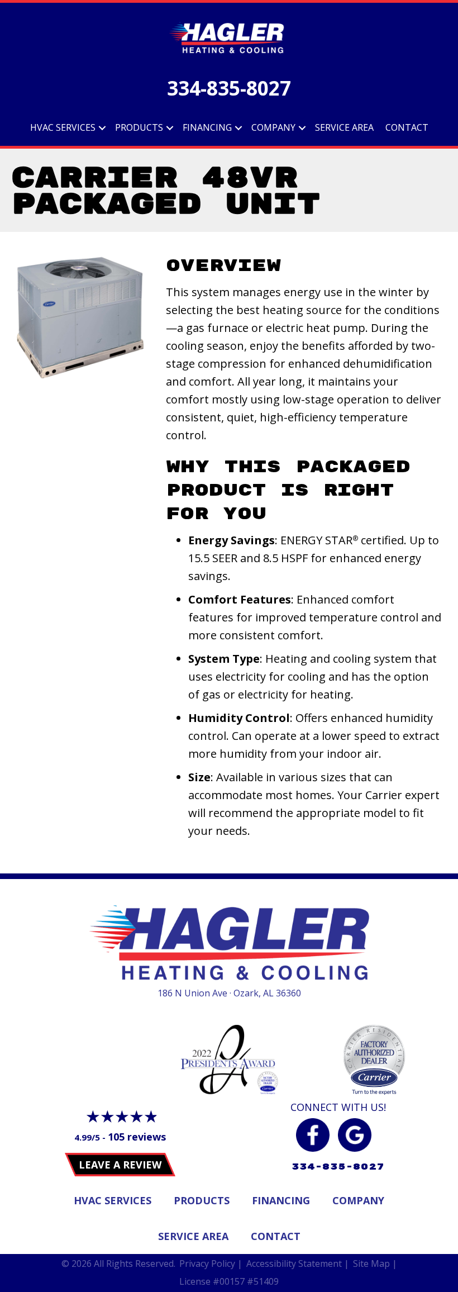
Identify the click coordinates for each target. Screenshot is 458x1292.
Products (139, 127)
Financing (207, 127)
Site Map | (375, 1263)
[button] (102, 128)
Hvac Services (112, 1200)
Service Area (344, 127)
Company (273, 127)
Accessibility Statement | (297, 1263)
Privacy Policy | (210, 1263)
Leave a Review (120, 1164)
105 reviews (137, 1136)
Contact (406, 127)
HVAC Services (63, 127)
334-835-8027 (229, 88)
